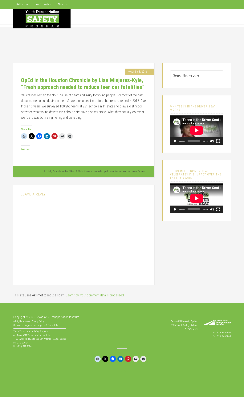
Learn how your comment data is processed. (95, 295)
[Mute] (212, 141)
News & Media (76, 171)
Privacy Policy (38, 321)
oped (105, 171)
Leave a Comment (139, 171)
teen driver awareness (119, 171)
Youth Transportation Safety (42, 18)
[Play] (175, 141)
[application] (196, 130)
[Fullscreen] (218, 141)
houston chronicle (93, 171)
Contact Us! (53, 325)
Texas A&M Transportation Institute (57, 317)
